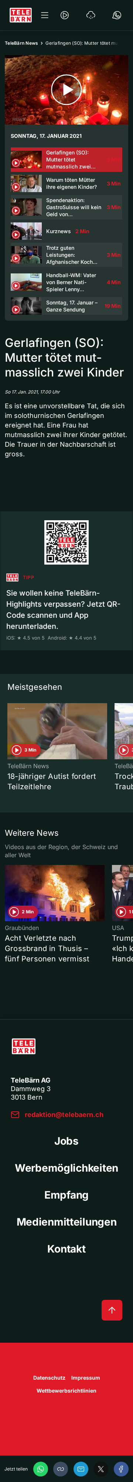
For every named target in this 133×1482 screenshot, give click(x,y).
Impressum (85, 1377)
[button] (60, 1469)
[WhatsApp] (40, 1469)
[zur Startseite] (21, 15)
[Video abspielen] (66, 90)
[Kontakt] (117, 15)
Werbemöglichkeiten (66, 1168)
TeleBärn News (21, 43)
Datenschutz (49, 1377)
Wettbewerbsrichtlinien (66, 1390)
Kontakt (66, 1249)
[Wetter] (91, 15)
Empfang (66, 1195)
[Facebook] (121, 1469)
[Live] (64, 15)
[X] (100, 1469)
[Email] (81, 1469)
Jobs (66, 1141)
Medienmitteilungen (67, 1222)
